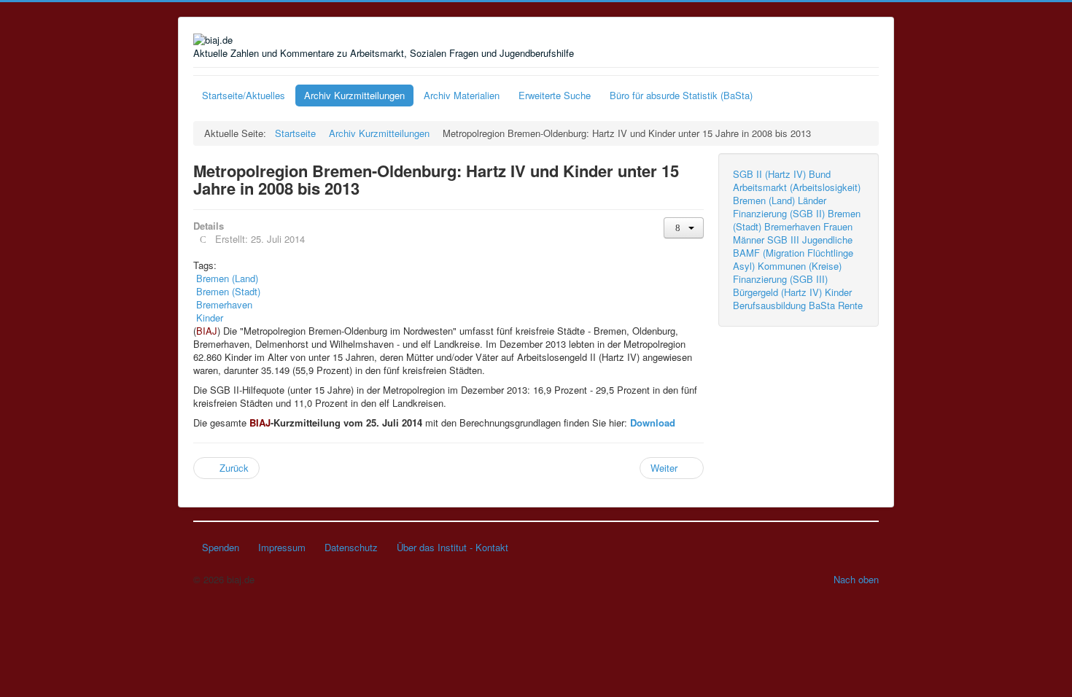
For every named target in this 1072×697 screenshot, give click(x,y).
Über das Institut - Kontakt (452, 547)
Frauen (837, 226)
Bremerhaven (792, 226)
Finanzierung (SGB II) (779, 213)
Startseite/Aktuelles (243, 95)
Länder (812, 200)
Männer (748, 239)
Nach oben (856, 579)
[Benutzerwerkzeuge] (684, 227)
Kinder (838, 292)
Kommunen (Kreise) (800, 266)
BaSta (822, 305)
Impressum (282, 547)
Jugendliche (827, 239)
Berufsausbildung (769, 305)
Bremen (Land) (764, 200)
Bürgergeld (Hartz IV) (777, 292)
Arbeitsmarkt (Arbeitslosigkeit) (797, 187)
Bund (820, 174)
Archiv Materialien (462, 95)
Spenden (220, 547)
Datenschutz (351, 547)
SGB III (783, 239)
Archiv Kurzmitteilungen (354, 95)
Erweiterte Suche (554, 95)
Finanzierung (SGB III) (780, 279)
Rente (850, 305)
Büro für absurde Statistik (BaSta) (681, 95)
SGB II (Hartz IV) (769, 174)
